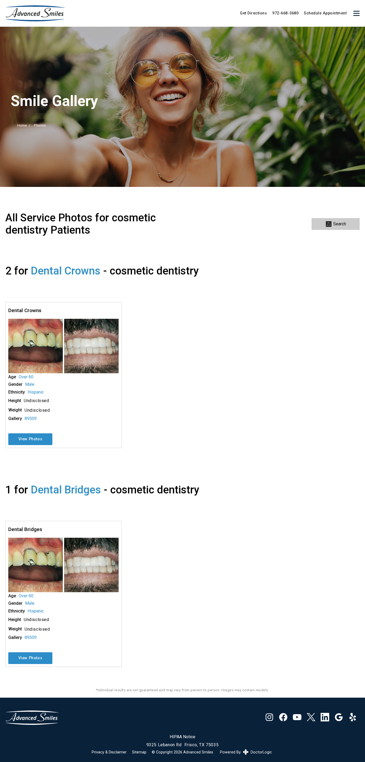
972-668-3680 (285, 13)
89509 (31, 418)
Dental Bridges (66, 490)
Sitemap (139, 752)
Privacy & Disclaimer (109, 752)
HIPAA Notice (182, 736)
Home (22, 125)
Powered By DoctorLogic (246, 752)
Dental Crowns (65, 271)
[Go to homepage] (116, 13)
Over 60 (26, 377)
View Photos (30, 439)
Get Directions (253, 13)
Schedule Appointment (325, 13)
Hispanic (36, 392)
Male (29, 384)
